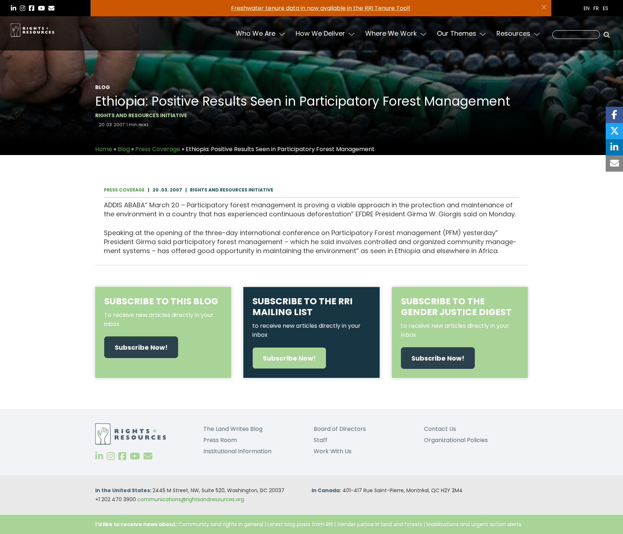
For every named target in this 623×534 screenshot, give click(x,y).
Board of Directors (340, 429)
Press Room (220, 440)
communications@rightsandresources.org (190, 499)
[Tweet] (614, 131)
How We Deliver (320, 33)
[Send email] (614, 163)
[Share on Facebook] (614, 115)
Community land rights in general (220, 524)
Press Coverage (157, 149)
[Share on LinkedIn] (614, 147)
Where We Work (391, 33)
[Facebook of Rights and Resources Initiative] (122, 456)
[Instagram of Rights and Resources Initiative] (111, 456)
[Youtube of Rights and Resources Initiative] (135, 456)
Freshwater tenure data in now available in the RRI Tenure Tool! (320, 8)
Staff (320, 440)
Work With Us (333, 451)
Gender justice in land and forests (379, 524)
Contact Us (440, 429)
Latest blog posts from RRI (300, 524)
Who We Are (255, 33)
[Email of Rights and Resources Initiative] (148, 456)
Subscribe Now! (141, 347)
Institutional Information (237, 451)
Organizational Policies (456, 440)
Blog (124, 149)
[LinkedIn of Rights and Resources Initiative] (99, 456)
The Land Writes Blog (232, 429)
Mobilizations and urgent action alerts (474, 524)
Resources (513, 33)
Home (103, 149)
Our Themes (456, 33)
